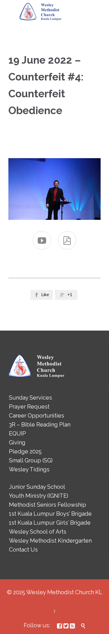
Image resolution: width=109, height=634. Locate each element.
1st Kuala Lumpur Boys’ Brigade (50, 513)
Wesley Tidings (29, 469)
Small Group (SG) (31, 460)
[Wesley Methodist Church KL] (40, 12)
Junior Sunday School (37, 486)
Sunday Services (30, 397)
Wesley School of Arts (37, 531)
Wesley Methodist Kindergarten (50, 540)
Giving (17, 442)
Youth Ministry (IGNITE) (38, 495)
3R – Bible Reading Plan (39, 424)
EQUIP (17, 433)
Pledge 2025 (25, 451)
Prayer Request (29, 406)
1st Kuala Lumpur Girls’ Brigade (50, 522)
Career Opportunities (36, 415)
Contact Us (23, 549)
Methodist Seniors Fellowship (47, 504)
